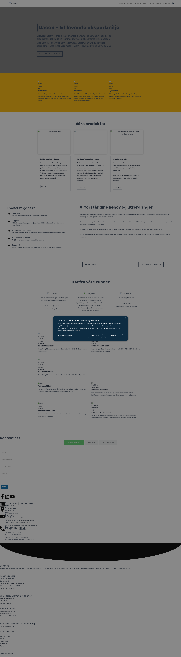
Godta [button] (113, 336)
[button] (65, 336)
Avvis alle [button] (95, 336)
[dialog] (90, 328)
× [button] (125, 318)
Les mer (77, 331)
